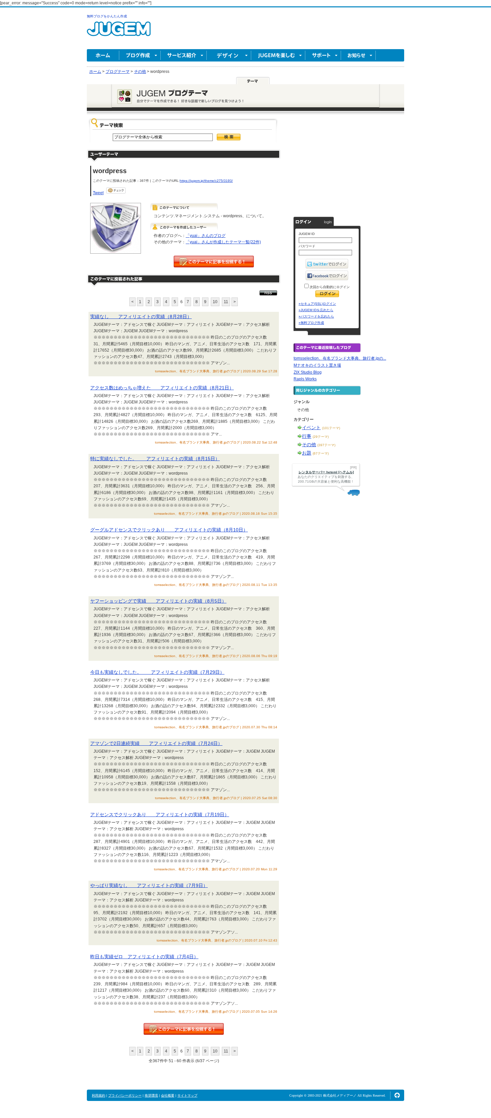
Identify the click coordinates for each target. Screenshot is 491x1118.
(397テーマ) (326, 445)
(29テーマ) (321, 437)
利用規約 (98, 1095)
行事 (306, 436)
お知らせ (358, 55)
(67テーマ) (321, 453)
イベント (311, 427)
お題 (306, 453)
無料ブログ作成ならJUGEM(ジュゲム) (119, 32)
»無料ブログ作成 (311, 323)
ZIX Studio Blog (308, 372)
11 (226, 301)
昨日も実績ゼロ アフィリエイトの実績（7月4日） (144, 956)
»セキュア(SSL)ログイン (317, 303)
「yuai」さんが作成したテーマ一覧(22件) (223, 242)
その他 (309, 444)
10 (215, 301)
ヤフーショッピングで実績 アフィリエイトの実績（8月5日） (158, 601)
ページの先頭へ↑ (397, 1095)
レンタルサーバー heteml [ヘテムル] (326, 472)
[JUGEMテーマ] (253, 80)
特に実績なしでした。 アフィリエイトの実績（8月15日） (155, 458)
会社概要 (167, 1095)
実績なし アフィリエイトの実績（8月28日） (141, 316)
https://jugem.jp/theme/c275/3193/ (206, 180)
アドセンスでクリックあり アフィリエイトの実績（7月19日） (159, 814)
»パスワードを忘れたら (316, 316)
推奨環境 (151, 1095)
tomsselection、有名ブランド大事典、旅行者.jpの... (340, 358)
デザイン (229, 55)
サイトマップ (187, 1095)
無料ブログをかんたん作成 (107, 16)
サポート (323, 55)
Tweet (98, 193)
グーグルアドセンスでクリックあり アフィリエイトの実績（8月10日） (169, 529)
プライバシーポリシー (125, 1095)
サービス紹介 (184, 55)
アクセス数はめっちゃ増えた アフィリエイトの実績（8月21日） (162, 387)
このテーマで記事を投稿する (214, 261)
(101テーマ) (331, 428)
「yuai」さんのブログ (205, 235)
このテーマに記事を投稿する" (184, 1029)
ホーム (103, 55)
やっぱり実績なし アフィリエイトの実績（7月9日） (149, 885)
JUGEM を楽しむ (278, 55)
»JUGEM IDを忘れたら (316, 310)
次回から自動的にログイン (329, 287)
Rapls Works (305, 379)
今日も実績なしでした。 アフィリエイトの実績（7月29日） (157, 672)
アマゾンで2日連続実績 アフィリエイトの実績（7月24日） (156, 743)
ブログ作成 (140, 55)
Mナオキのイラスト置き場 (317, 365)
